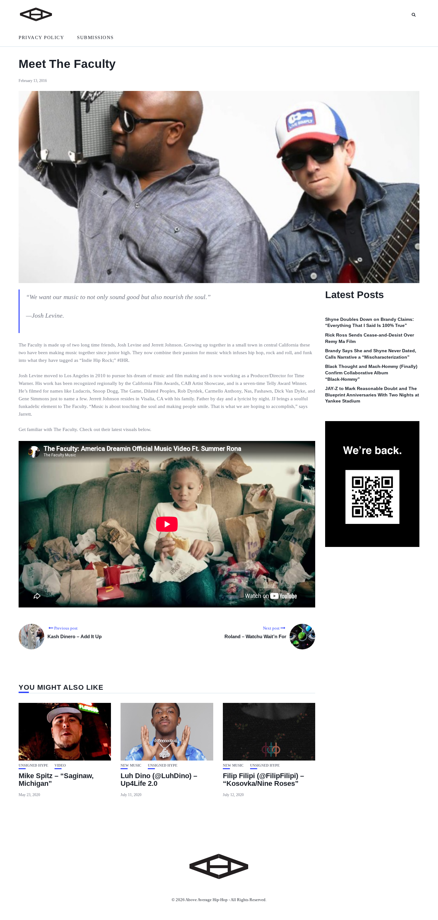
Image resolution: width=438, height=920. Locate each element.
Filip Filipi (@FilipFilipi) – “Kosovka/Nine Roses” (263, 779)
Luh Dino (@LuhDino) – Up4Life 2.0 (159, 779)
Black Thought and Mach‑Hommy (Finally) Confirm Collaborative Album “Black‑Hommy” (371, 373)
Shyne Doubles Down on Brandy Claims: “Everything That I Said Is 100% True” (369, 322)
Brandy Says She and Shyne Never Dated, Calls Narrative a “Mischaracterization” (370, 354)
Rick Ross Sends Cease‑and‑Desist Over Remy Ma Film (369, 338)
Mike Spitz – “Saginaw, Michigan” (56, 779)
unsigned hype (33, 765)
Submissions (95, 37)
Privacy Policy (41, 37)
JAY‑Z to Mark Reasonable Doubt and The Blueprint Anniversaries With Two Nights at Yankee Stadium (372, 395)
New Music (131, 765)
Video (60, 765)
